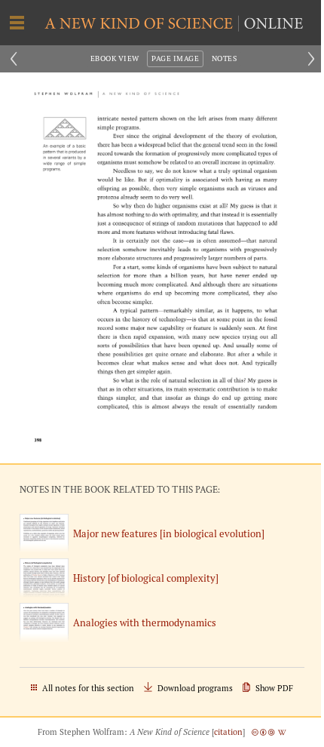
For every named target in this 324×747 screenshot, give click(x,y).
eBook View (114, 58)
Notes (224, 58)
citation (228, 732)
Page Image (175, 58)
